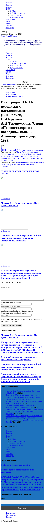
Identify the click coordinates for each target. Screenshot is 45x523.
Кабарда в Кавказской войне (15, 465)
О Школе (13, 11)
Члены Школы (16, 15)
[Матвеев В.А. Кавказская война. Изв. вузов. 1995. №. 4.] (14, 197)
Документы (10, 513)
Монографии (11, 94)
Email (3, 499)
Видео (8, 23)
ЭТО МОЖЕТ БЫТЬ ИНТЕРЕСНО (16, 171)
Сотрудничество (12, 515)
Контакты (9, 26)
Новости (9, 5)
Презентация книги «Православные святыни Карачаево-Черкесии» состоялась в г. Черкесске (22, 164)
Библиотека (10, 19)
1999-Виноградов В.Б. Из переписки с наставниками (22, 150)
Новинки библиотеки (14, 96)
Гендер (8, 21)
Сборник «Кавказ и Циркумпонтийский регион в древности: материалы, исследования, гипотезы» (21, 238)
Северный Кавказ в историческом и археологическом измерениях (19, 358)
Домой (3, 84)
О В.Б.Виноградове (18, 13)
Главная (9, 3)
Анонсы (9, 7)
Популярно (10, 28)
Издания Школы (16, 17)
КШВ (8, 9)
